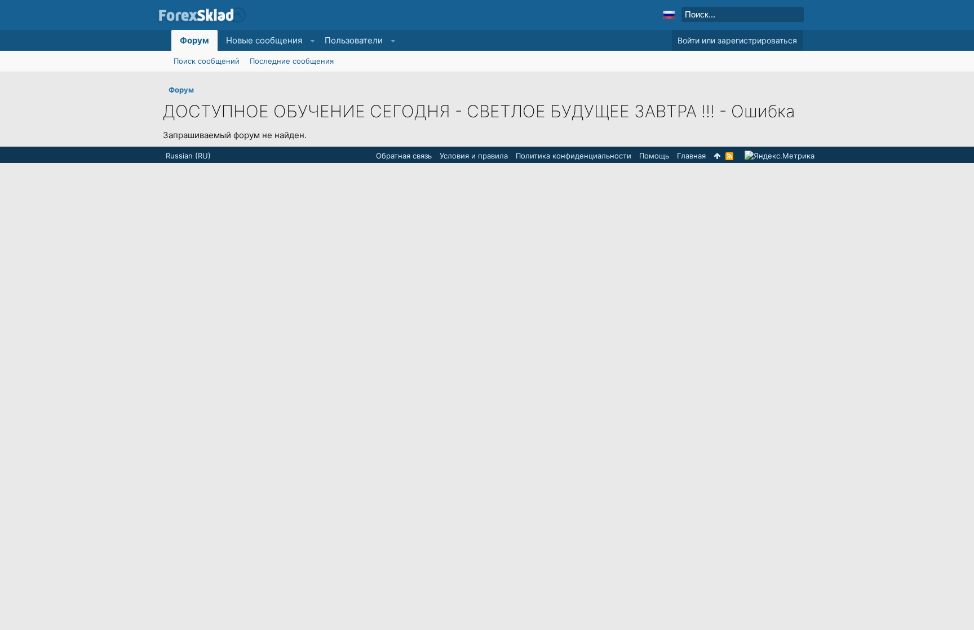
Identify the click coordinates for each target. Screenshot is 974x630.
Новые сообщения (264, 40)
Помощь (654, 155)
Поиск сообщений (207, 60)
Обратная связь (404, 155)
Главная (691, 155)
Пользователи (354, 40)
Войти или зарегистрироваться (737, 40)
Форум (194, 40)
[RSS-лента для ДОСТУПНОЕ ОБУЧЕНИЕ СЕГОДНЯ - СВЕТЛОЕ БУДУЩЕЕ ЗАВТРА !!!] (729, 156)
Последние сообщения (292, 60)
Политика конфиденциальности (573, 155)
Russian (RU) (188, 155)
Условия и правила (474, 155)
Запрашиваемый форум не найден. (235, 135)
